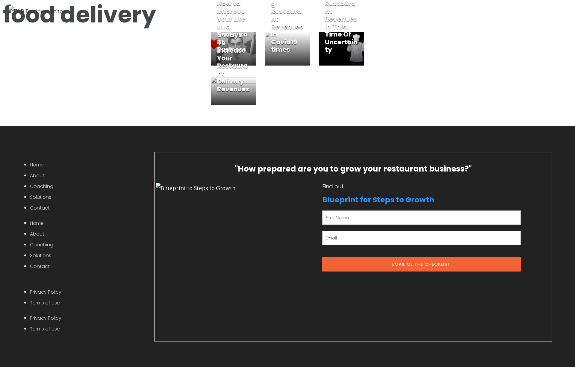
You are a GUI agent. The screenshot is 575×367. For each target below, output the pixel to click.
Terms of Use (45, 302)
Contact (40, 207)
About (37, 175)
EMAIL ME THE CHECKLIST (421, 264)
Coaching (41, 186)
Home (37, 164)
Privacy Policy (45, 292)
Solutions (40, 197)
